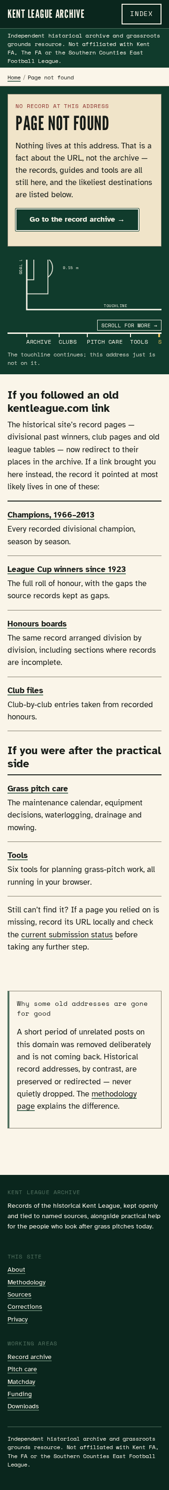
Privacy (18, 1319)
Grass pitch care (38, 789)
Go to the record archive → (77, 219)
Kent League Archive (46, 13)
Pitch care (22, 1369)
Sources (19, 1294)
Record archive (30, 1356)
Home (14, 77)
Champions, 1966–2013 (51, 515)
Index (141, 13)
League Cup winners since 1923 (67, 569)
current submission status (67, 935)
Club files (25, 690)
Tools (18, 855)
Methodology (27, 1282)
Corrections (25, 1306)
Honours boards (37, 624)
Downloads (23, 1406)
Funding (20, 1394)
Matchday (21, 1381)
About (16, 1269)
